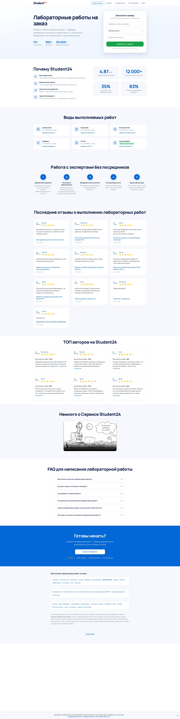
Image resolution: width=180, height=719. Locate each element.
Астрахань (72, 607)
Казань (101, 604)
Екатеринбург (85, 604)
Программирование (118, 592)
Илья (82, 282)
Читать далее (90, 634)
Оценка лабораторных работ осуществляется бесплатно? (80, 508)
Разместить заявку (125, 44)
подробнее (62, 366)
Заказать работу (97, 3)
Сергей (44, 252)
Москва (54, 604)
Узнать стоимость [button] (90, 552)
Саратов (80, 607)
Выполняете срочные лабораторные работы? (75, 479)
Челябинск (108, 604)
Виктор (44, 223)
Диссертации (96, 580)
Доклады (78, 583)
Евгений (83, 252)
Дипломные (74, 580)
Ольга (120, 352)
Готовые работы (120, 3)
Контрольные (64, 580)
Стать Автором (133, 3)
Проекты (109, 3)
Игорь (121, 252)
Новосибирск (75, 604)
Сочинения (65, 583)
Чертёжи (122, 580)
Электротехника (68, 592)
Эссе (72, 583)
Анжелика (122, 282)
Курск (66, 607)
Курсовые (55, 580)
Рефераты (88, 580)
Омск (114, 604)
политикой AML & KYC (103, 716)
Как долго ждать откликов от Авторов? (72, 486)
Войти (143, 3)
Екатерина (44, 352)
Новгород (94, 604)
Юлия (121, 223)
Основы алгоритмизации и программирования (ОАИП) (92, 592)
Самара (119, 604)
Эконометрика (57, 592)
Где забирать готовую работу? (69, 493)
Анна (81, 379)
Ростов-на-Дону (57, 607)
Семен (44, 311)
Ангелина (83, 223)
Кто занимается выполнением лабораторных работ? (78, 501)
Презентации (56, 583)
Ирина (120, 379)
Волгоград (87, 607)
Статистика (56, 595)
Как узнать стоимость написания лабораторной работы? (79, 515)
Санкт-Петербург (64, 604)
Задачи (115, 580)
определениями (88, 716)
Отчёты (81, 580)
